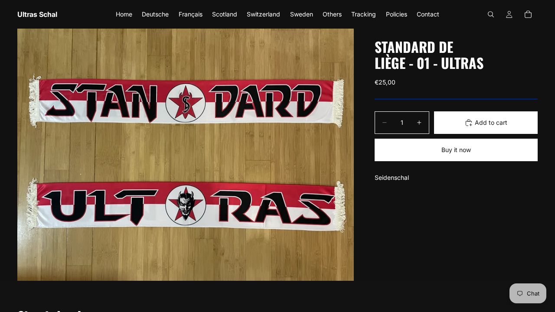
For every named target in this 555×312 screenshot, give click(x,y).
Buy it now (456, 149)
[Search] (490, 14)
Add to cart (491, 122)
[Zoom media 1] (185, 155)
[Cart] (528, 14)
